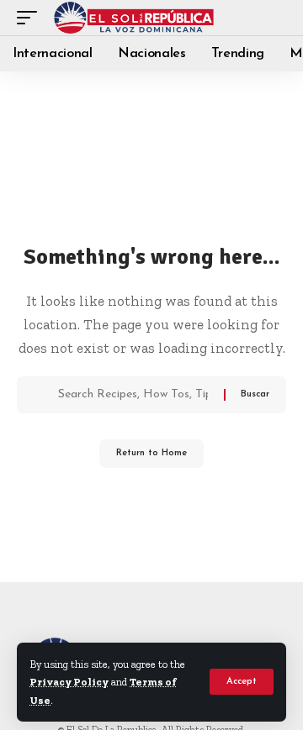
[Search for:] (134, 394)
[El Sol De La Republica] (133, 17)
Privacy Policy (69, 681)
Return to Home (151, 453)
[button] (242, 682)
